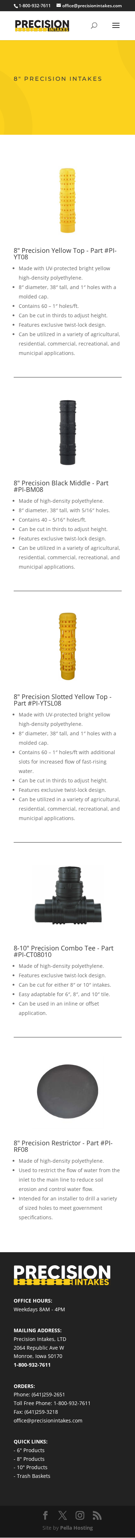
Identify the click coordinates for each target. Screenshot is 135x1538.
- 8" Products (29, 1458)
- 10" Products (31, 1467)
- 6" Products (29, 1450)
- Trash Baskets (32, 1475)
